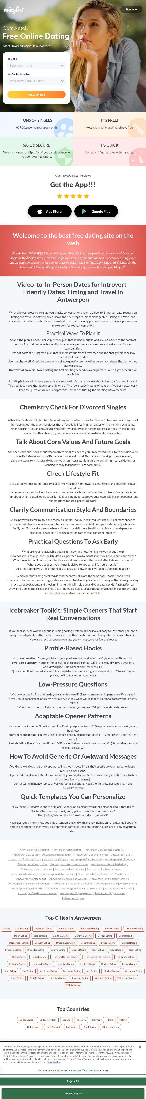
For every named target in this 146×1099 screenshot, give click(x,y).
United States (26, 1019)
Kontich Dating (87, 964)
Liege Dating (10, 971)
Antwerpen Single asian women (68, 878)
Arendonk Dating (134, 928)
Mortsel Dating (111, 971)
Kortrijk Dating (108, 964)
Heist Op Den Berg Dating (66, 956)
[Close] (140, 1047)
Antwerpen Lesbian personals (104, 869)
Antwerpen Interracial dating (108, 864)
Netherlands (33, 1027)
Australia (81, 1019)
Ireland (123, 1019)
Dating (6, 928)
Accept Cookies (73, 1093)
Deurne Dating (58, 949)
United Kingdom (48, 1019)
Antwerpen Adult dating (34, 849)
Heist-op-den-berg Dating (97, 956)
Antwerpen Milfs (88, 874)
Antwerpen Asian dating (66, 849)
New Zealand (53, 1027)
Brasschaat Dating (65, 942)
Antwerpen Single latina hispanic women (35, 888)
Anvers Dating (112, 928)
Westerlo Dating (103, 978)
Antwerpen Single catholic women (28, 883)
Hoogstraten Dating (42, 964)
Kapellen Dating (66, 964)
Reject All (73, 1081)
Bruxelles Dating (35, 949)
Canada (66, 1019)
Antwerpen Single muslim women (37, 893)
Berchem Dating (83, 935)
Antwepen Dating (43, 928)
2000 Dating (22, 928)
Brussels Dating (13, 949)
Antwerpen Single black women (108, 878)
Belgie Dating (40, 935)
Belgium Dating (60, 935)
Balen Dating (20, 935)
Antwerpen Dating (89, 928)
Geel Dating (98, 949)
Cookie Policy (53, 1062)
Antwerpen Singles (73, 898)
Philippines (71, 1027)
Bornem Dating (42, 942)
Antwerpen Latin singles (69, 869)
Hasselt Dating (39, 956)
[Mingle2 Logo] (14, 9)
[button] (131, 9)
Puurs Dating (16, 978)
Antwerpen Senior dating (31, 878)
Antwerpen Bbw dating (25, 854)
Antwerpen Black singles (57, 854)
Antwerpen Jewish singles (36, 869)
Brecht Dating (88, 942)
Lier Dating (27, 971)
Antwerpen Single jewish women (115, 883)
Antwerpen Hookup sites (32, 864)
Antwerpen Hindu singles (120, 859)
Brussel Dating (129, 942)
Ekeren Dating (78, 949)
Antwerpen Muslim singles (116, 874)
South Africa (90, 1027)
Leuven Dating (129, 964)
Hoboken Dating (17, 964)
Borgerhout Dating (18, 942)
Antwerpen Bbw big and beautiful (104, 849)
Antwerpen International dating (69, 864)
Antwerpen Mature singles (59, 874)
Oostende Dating (133, 971)
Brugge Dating (108, 942)
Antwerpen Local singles (25, 874)
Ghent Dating (18, 956)
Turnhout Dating (80, 978)
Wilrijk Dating (73, 985)
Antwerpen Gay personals (86, 859)
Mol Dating (91, 971)
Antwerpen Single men (118, 888)
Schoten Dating (58, 978)
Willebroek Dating (126, 978)
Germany (97, 1019)
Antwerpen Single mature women (82, 888)
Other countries (110, 1027)
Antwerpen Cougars (56, 859)
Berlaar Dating (105, 935)
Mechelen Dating (48, 971)
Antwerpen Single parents (76, 893)
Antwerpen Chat (121, 854)
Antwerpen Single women (109, 893)
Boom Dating (125, 935)
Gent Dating (135, 949)
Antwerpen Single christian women (72, 883)
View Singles (36, 94)
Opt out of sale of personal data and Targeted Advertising (72, 1070)
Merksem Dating (71, 971)
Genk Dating (116, 949)
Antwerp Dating (66, 928)
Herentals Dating (125, 956)
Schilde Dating (37, 978)
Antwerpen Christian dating (24, 859)
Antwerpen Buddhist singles (92, 854)
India (110, 1019)
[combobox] (36, 65)
